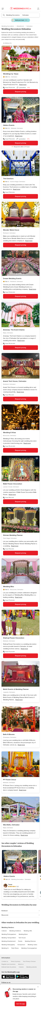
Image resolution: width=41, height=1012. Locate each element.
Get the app (20, 1004)
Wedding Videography (8, 944)
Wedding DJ (5, 948)
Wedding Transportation (9, 938)
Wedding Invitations (15, 931)
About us (21, 964)
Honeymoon (21, 944)
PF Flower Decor (9, 780)
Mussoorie (5, 915)
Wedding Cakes (32, 944)
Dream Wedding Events (12, 278)
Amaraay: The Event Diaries (14, 330)
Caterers (4, 931)
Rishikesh (5, 911)
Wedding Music (23, 934)
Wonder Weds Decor (11, 230)
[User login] (38, 8)
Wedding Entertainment (9, 941)
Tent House (22, 938)
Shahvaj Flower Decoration (13, 638)
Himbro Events (8, 125)
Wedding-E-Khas (9, 432)
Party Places (15, 948)
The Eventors (8, 179)
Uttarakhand (20, 26)
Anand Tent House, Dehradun (14, 381)
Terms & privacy (15, 961)
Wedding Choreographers (29, 948)
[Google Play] (22, 978)
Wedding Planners (30, 941)
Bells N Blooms (9, 734)
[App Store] (8, 978)
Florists (20, 941)
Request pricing (20, 92)
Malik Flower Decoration (12, 484)
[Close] (38, 987)
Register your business (8, 964)
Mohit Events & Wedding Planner (16, 689)
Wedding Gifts (28, 931)
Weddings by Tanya (10, 74)
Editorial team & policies (9, 967)
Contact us (5, 961)
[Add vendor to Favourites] (37, 48)
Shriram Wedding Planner (13, 535)
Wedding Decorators (8, 26)
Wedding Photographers (9, 934)
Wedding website (31, 967)
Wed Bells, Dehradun (11, 825)
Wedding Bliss (8, 586)
